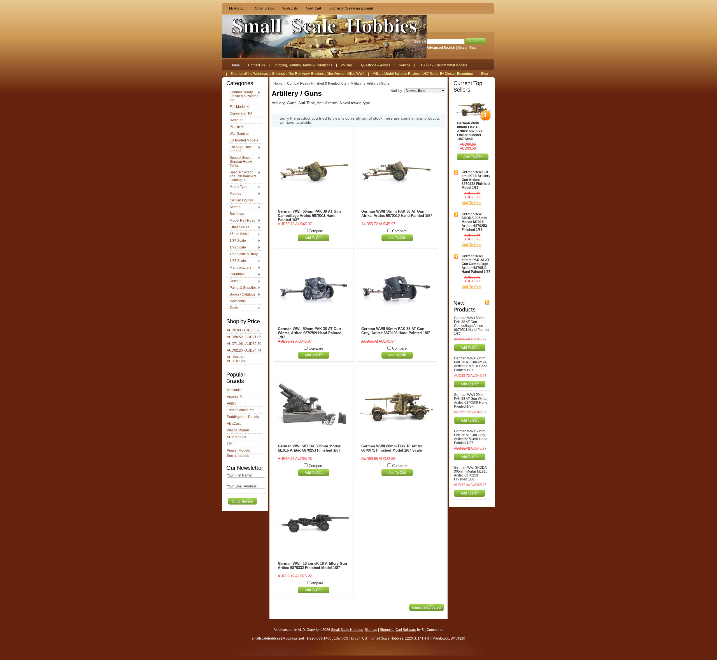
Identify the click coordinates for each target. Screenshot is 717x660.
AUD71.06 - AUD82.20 (244, 344)
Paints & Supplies (242, 288)
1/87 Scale (236, 241)
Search (420, 41)
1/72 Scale (236, 247)
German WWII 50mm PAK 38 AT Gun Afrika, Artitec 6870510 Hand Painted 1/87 (396, 213)
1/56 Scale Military (244, 254)
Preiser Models (238, 450)
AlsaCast (234, 424)
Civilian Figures (241, 200)
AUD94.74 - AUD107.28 (236, 359)
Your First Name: (239, 475)
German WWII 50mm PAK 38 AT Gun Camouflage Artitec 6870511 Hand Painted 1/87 (309, 215)
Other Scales (238, 227)
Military (356, 83)
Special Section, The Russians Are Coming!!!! (242, 176)
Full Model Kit (240, 107)
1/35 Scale (236, 261)
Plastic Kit (237, 127)
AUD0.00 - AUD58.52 (243, 330)
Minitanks (234, 390)
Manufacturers (239, 268)
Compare (316, 231)
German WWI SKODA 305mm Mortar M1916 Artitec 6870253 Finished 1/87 (309, 448)
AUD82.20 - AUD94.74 (244, 350)
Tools (232, 308)
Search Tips (467, 48)
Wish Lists (290, 8)
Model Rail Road (241, 221)
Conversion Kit (241, 113)
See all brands (238, 456)
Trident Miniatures (240, 410)
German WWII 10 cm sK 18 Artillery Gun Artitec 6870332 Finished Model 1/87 (312, 565)
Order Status (264, 8)
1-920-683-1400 (318, 638)
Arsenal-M (235, 397)
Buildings (237, 214)
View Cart (313, 8)
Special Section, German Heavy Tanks (240, 162)
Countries (236, 274)
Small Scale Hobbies (347, 630)
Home (278, 83)
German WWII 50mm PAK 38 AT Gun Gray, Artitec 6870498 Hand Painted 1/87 (395, 331)
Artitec (231, 403)
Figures (234, 194)
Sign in (334, 8)
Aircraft (233, 207)
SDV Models (236, 437)
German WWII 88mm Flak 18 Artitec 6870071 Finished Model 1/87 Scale (392, 448)
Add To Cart (314, 238)
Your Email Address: (242, 486)
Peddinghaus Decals (243, 417)
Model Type (237, 187)
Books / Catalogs (241, 294)
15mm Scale (238, 234)
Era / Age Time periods (239, 149)
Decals (233, 281)
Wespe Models (238, 430)
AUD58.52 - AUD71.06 (244, 337)
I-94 (230, 444)
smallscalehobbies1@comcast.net (278, 638)
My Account (237, 8)
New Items (238, 301)
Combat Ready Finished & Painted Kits (243, 96)
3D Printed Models (244, 140)
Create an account (359, 8)
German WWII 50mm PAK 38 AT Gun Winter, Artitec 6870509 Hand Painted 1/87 (309, 333)
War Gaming (239, 134)
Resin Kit (236, 120)
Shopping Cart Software (398, 630)
